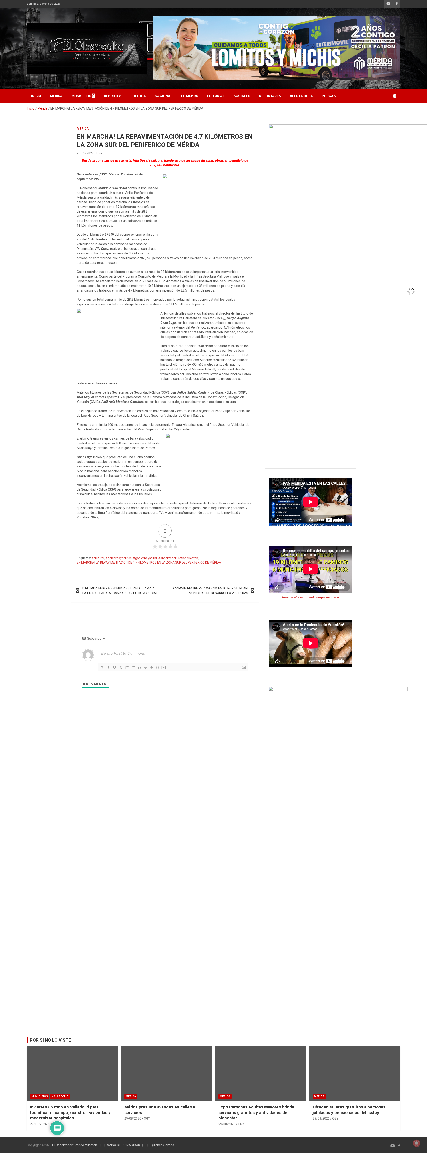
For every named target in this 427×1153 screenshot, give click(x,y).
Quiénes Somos (162, 1145)
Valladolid (60, 1096)
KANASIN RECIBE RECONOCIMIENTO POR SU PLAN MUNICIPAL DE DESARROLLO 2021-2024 (210, 590)
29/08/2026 (38, 1124)
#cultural (97, 558)
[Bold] (102, 667)
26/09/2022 (85, 153)
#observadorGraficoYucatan (178, 558)
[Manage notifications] (416, 1143)
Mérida (56, 96)
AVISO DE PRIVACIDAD (123, 1145)
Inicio (36, 96)
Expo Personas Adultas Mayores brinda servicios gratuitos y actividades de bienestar (256, 1112)
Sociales (242, 96)
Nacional (163, 96)
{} (157, 667)
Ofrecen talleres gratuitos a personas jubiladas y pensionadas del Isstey (349, 1109)
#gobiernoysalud (145, 558)
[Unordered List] (133, 667)
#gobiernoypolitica (118, 558)
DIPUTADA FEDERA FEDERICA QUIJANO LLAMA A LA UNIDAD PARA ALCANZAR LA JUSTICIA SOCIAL (120, 590)
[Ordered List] (127, 667)
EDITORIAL (216, 96)
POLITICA (138, 96)
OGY (99, 153)
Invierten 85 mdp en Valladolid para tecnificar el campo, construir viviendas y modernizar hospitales (70, 1112)
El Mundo (189, 96)
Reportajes (270, 96)
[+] (163, 667)
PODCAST (330, 96)
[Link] (152, 667)
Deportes (112, 96)
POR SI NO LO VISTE (50, 1040)
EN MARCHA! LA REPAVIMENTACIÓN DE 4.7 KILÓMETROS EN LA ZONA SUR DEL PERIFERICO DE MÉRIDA (149, 562)
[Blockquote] (139, 667)
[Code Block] (146, 667)
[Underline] (114, 667)
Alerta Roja (301, 96)
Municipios (81, 96)
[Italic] (108, 667)
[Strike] (121, 667)
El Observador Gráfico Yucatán (74, 1145)
